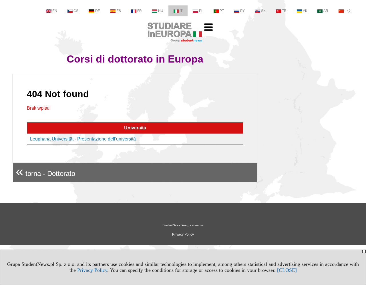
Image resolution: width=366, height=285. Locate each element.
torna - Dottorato (45, 171)
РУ (242, 11)
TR (284, 11)
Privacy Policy (92, 270)
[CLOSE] (287, 270)
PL (201, 11)
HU (160, 11)
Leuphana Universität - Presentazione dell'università (83, 139)
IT (181, 11)
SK (263, 11)
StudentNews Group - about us (183, 225)
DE (97, 11)
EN (54, 11)
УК (305, 11)
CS (75, 11)
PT (222, 11)
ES (118, 11)
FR (139, 11)
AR (325, 11)
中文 (348, 11)
